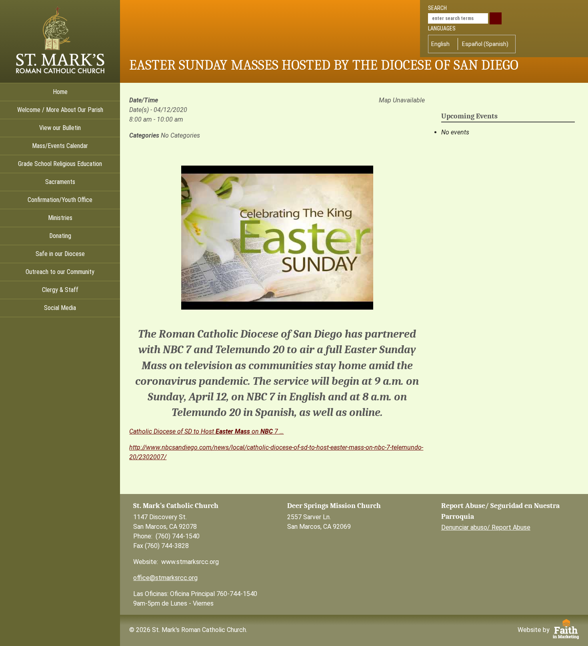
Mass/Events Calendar (60, 146)
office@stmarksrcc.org (165, 578)
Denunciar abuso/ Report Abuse (485, 527)
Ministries (60, 218)
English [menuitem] (440, 44)
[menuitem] (442, 44)
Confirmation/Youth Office (60, 200)
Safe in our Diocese (60, 254)
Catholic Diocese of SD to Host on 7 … (206, 431)
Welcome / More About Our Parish (60, 110)
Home (60, 92)
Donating (60, 236)
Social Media (60, 308)
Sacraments (60, 182)
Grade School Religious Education (60, 164)
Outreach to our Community (60, 272)
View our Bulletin (60, 128)
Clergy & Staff (60, 290)
